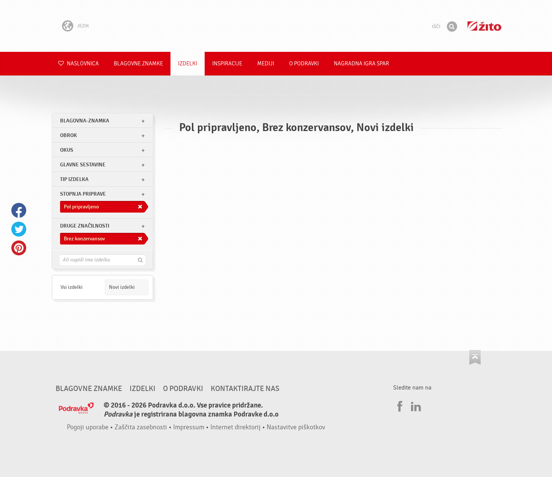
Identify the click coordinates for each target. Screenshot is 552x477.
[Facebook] (398, 405)
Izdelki (187, 63)
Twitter (18, 229)
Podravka (276, 26)
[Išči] (452, 27)
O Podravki (304, 63)
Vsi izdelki (71, 287)
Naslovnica (82, 63)
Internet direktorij (235, 427)
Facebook (18, 210)
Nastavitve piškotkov (296, 427)
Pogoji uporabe (88, 427)
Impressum (188, 427)
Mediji (265, 63)
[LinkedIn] (415, 405)
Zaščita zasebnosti (141, 427)
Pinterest (18, 247)
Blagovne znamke (138, 63)
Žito (484, 26)
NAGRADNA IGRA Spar (361, 63)
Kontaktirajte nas (245, 388)
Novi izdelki (122, 287)
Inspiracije (227, 63)
